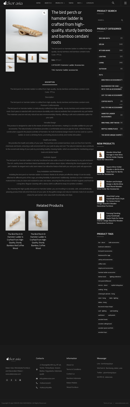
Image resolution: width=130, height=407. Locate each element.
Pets (101, 75)
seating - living (102, 289)
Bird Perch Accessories (110, 80)
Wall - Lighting (102, 311)
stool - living (102, 298)
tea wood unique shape (105, 306)
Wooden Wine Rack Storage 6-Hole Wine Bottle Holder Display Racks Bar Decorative (110, 156)
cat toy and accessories (105, 259)
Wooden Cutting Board (105, 324)
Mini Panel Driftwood (110, 122)
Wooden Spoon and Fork (105, 328)
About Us (48, 3)
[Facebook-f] (11, 380)
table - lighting (113, 298)
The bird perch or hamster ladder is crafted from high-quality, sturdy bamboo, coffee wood (38, 241)
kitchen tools (102, 277)
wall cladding (114, 311)
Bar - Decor (101, 242)
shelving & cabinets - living (106, 294)
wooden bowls (103, 319)
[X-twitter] (15, 380)
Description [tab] (50, 82)
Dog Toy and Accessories (111, 107)
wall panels (111, 315)
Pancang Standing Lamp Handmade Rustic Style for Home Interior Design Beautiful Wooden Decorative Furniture (110, 218)
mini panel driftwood (104, 281)
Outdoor (102, 69)
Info (79, 3)
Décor (101, 44)
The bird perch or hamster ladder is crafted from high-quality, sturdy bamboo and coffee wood (15, 241)
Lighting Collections (115, 277)
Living (101, 62)
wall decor (101, 315)
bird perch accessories (105, 251)
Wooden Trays (102, 332)
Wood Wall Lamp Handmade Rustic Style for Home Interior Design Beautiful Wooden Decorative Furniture (110, 201)
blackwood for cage (104, 255)
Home (38, 3)
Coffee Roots (107, 101)
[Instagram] (7, 380)
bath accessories (114, 242)
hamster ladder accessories (67, 70)
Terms (71, 3)
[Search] (122, 20)
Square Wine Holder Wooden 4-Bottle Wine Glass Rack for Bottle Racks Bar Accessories (110, 170)
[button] (44, 13)
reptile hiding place (117, 285)
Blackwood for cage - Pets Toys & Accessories (111, 87)
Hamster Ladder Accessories (72, 65)
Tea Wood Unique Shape (111, 135)
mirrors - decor (103, 285)
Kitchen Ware (104, 50)
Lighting (102, 56)
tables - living (102, 302)
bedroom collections (104, 247)
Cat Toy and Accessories (111, 95)
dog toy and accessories (105, 268)
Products (59, 3)
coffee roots (102, 264)
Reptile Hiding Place (109, 129)
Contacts (90, 3)
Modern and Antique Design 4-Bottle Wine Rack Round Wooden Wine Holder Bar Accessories (110, 185)
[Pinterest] (20, 380)
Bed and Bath (104, 38)
